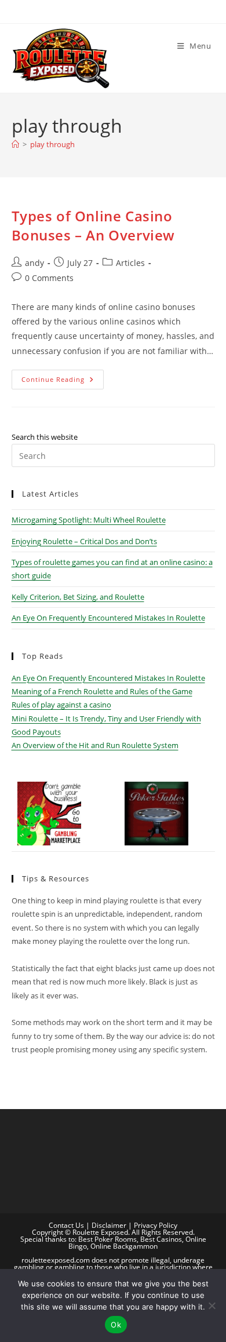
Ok (116, 1324)
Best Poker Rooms (107, 1239)
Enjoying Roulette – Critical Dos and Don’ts (84, 541)
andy (34, 262)
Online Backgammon (124, 1246)
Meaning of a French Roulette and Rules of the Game (102, 691)
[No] (211, 1305)
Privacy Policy (155, 1225)
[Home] (15, 144)
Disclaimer (109, 1225)
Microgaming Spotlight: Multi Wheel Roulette (89, 520)
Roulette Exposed (100, 1232)
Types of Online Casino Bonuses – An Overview (94, 225)
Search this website (45, 437)
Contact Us (66, 1225)
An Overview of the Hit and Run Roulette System (95, 745)
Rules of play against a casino (61, 704)
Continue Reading (62, 381)
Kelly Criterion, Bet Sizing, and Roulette (78, 597)
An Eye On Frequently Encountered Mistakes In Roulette (108, 617)
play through (52, 144)
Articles (130, 262)
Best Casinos (161, 1239)
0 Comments (49, 277)
